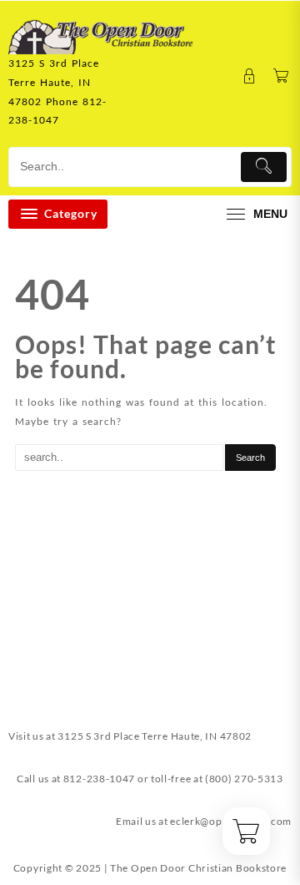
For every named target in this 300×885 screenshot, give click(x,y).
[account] (249, 76)
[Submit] (264, 167)
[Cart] (281, 76)
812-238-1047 (99, 778)
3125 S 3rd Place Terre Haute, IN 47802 (155, 736)
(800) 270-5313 (244, 778)
